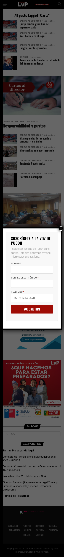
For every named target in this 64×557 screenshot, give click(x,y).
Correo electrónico (25, 277)
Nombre (16, 263)
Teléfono (18, 292)
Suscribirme (32, 309)
